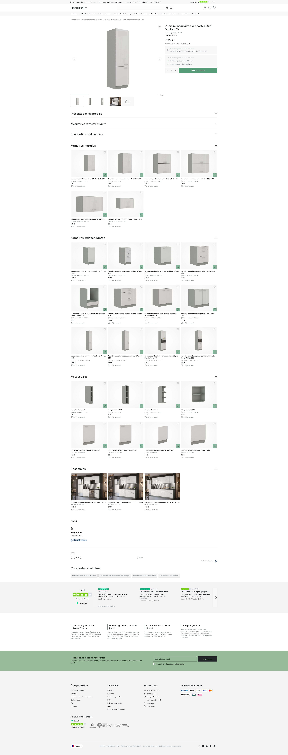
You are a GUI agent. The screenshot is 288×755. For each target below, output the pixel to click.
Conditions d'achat (150, 746)
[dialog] (188, 50)
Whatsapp (151, 706)
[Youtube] (207, 746)
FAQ (108, 700)
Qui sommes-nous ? (78, 690)
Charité (73, 694)
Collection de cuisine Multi (112, 19)
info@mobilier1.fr (153, 697)
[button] (205, 8)
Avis (72, 703)
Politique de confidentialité (131, 746)
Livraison (110, 690)
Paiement (110, 694)
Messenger (151, 703)
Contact (74, 706)
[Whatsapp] (215, 746)
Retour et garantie (114, 697)
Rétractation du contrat (116, 709)
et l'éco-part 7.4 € (183, 44)
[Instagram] (204, 746)
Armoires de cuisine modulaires (91, 19)
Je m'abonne (207, 659)
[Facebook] (200, 746)
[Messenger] (211, 746)
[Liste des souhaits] (209, 8)
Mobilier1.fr (74, 19)
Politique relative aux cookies (170, 746)
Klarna (109, 706)
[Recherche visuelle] (167, 8)
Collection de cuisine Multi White (133, 19)
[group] (114, 596)
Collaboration (76, 700)
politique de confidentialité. (174, 664)
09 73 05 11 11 (152, 694)
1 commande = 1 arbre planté (81, 697)
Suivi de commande (114, 703)
